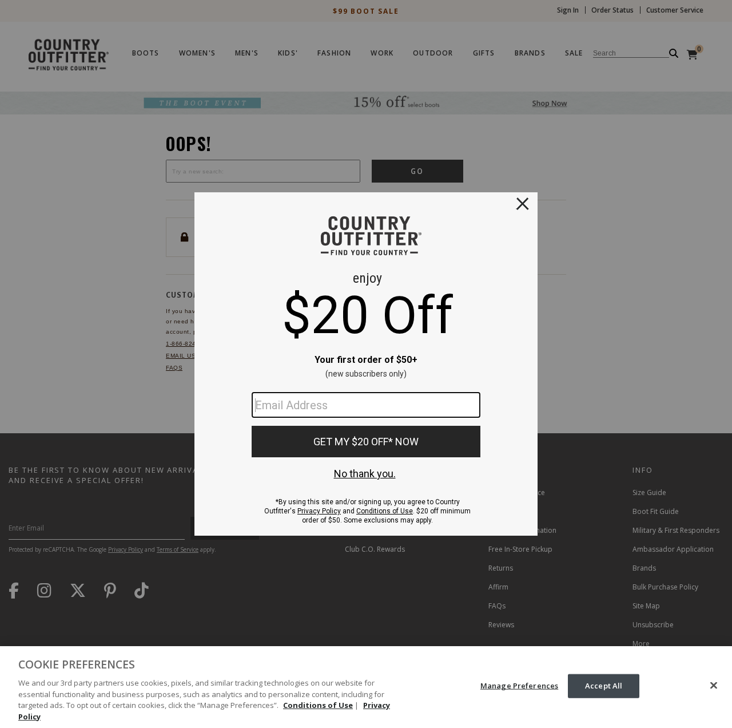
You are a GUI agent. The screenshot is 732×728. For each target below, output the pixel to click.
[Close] (713, 685)
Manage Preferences (519, 685)
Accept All (603, 685)
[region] (366, 687)
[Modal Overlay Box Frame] (366, 364)
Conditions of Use (318, 705)
